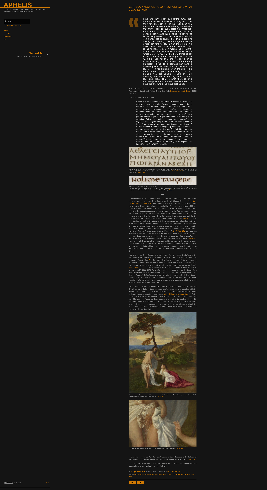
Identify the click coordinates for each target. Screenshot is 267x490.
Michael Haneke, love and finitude (177, 294)
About (6, 30)
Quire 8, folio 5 (141, 172)
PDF (191, 459)
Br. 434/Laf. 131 (179, 231)
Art (168, 471)
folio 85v (170, 190)
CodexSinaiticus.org (177, 171)
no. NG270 (161, 396)
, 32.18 (138, 267)
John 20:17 (186, 218)
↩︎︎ (194, 459)
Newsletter (8, 37)
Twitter (48, 483)
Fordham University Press (180, 91)
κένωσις (192, 238)
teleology (187, 474)
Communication (175, 471)
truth (130, 476)
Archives (18, 25)
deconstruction (157, 474)
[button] (133, 482)
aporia (136, 474)
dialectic (165, 474)
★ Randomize (8, 25)
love (182, 474)
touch (192, 474)
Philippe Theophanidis (138, 471)
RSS (5, 39)
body (141, 474)
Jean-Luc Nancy (174, 474)
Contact (7, 33)
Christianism (147, 474)
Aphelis (18, 5)
